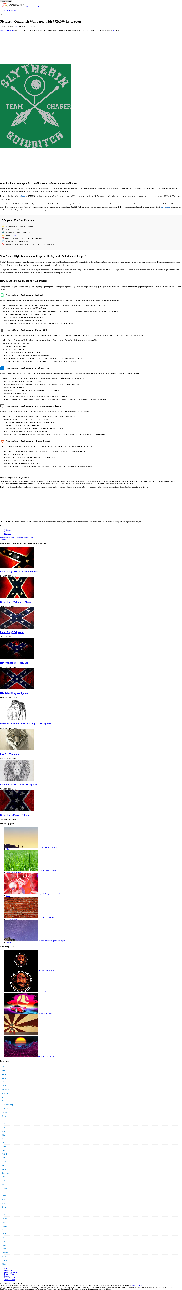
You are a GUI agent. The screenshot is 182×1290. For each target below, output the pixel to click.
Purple (4, 1230)
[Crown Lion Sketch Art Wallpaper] (17, 780)
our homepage (165, 207)
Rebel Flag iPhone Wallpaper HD (18, 815)
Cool (3, 1120)
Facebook (8, 537)
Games (4, 1161)
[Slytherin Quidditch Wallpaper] (91, 106)
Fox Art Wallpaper (10, 754)
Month (4, 1196)
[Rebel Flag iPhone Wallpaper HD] (17, 810)
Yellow (4, 1264)
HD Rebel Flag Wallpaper (14, 693)
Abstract (4, 1070)
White (4, 1256)
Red (3, 1237)
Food (3, 1150)
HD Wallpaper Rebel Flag (14, 662)
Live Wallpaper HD (32, 7)
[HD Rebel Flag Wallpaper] (17, 689)
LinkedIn (27, 537)
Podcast (4, 1226)
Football (4, 1154)
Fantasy (4, 1139)
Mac (3, 1184)
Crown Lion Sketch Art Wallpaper (18, 784)
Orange (4, 1218)
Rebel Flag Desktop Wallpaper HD (19, 571)
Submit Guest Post (10, 10)
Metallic (4, 1188)
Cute (3, 1124)
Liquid (4, 1180)
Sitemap (7, 1276)
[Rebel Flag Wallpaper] (17, 628)
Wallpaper (7, 534)
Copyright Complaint (11, 1272)
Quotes (4, 1233)
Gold (3, 1165)
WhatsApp (14, 537)
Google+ (21, 537)
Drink (3, 1135)
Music (4, 1203)
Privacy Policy (9, 1274)
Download (3, 539)
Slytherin (7, 532)
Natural (4, 1207)
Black (3, 1097)
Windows (5, 1260)
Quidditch (7, 530)
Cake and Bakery (7, 1105)
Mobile (4, 1192)
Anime (8, 896)
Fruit (3, 1158)
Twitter (2, 537)
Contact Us (8, 1270)
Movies (4, 1199)
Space (4, 1245)
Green (4, 1169)
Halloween (5, 1173)
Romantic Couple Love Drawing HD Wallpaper (25, 723)
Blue (3, 1101)
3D (3, 1067)
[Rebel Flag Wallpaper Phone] (17, 597)
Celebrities (5, 1108)
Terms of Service (9, 1280)
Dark (3, 1127)
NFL (3, 1211)
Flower (4, 1146)
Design (4, 1131)
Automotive (5, 1089)
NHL (3, 1215)
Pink (3, 1222)
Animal (4, 1074)
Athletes (4, 1086)
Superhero (5, 1252)
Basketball (5, 1093)
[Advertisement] (63, 47)
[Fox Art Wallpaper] (17, 749)
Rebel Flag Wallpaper (12, 632)
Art (16, 26)
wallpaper (22, 196)
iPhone (8, 849)
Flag (3, 1142)
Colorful (4, 1112)
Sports (4, 1249)
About (6, 1268)
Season (4, 1241)
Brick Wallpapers (11, 919)
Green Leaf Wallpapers (13, 872)
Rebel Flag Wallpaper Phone (15, 602)
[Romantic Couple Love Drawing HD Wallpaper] (17, 719)
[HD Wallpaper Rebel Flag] (17, 658)
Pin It (32, 537)
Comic (4, 1116)
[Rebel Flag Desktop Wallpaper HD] (17, 567)
